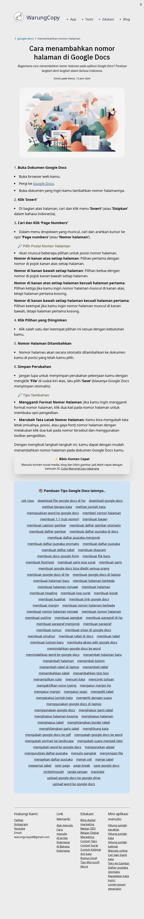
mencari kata (75, 679)
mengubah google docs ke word (98, 735)
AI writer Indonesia (63, 840)
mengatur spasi (75, 691)
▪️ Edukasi (106, 19)
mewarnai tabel (39, 765)
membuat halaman (96, 587)
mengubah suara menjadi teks (100, 741)
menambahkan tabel (54, 673)
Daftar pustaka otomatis (118, 870)
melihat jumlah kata (91, 507)
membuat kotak (106, 593)
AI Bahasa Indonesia (63, 849)
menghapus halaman (97, 716)
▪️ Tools (87, 19)
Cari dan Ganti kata (117, 857)
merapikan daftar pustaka (53, 759)
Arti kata (86, 854)
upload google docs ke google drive (73, 778)
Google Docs (43, 183)
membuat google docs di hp (48, 574)
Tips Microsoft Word (90, 864)
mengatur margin (47, 691)
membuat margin (46, 605)
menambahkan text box (91, 673)
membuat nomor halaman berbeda (88, 605)
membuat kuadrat (52, 599)
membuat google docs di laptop (97, 574)
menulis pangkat (83, 753)
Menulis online (117, 851)
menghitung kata (96, 728)
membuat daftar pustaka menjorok (74, 537)
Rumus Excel (88, 858)
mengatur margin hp (95, 685)
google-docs (25, 38)
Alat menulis (65, 825)
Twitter (19, 820)
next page (62, 765)
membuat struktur (41, 636)
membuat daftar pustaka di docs (94, 531)
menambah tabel (95, 667)
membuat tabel (108, 636)
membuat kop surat (75, 593)
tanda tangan (77, 772)
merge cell (84, 759)
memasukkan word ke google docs (53, 513)
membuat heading (43, 593)
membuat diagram (92, 550)
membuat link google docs (89, 599)
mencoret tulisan (101, 679)
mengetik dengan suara (94, 698)
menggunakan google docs (54, 710)
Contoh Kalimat (90, 850)
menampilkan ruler (48, 679)
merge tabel (104, 759)
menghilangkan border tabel (88, 722)
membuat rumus (48, 630)
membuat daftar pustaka (101, 544)
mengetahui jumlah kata (54, 698)
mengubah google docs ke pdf (48, 735)
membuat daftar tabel (58, 550)
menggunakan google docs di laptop (73, 704)
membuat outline (38, 618)
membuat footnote (40, 562)
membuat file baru (96, 556)
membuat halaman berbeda (93, 581)
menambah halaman (58, 661)
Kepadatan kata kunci (118, 878)
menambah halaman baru (102, 655)
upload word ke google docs (74, 784)
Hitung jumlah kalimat (117, 844)
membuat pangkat (68, 618)
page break (81, 765)
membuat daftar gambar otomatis (95, 525)
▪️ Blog (124, 19)
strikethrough (53, 772)
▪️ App (71, 19)
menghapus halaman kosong (56, 716)
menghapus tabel (51, 722)
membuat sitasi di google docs (88, 630)
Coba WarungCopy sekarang (80, 469)
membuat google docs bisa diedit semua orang (73, 568)
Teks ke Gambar (118, 863)
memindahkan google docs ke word (74, 648)
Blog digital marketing (87, 822)
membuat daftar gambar (47, 531)
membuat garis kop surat (77, 562)
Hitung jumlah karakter (117, 827)
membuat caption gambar (46, 525)
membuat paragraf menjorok (58, 624)
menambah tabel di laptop (59, 667)
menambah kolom (91, 661)
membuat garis (110, 562)
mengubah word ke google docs (57, 747)
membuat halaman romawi (58, 587)
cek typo (27, 500)
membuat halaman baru (51, 581)
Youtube (19, 828)
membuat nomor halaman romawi (52, 611)
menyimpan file (111, 753)
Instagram (21, 824)
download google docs (106, 500)
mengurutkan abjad (99, 747)
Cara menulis (62, 832)
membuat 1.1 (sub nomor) (59, 519)
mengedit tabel (102, 691)
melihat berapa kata (57, 507)
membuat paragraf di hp (104, 618)
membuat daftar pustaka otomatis (53, 544)
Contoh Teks (88, 841)
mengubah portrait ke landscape (49, 741)
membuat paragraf (97, 624)
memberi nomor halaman (102, 513)
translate (97, 772)
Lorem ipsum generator (117, 887)
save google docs (106, 765)
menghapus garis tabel (96, 710)
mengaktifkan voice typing (56, 685)
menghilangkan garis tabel (59, 728)
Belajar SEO (88, 828)
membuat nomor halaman (101, 611)
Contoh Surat (89, 845)
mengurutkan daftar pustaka (46, 753)
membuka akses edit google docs (92, 642)
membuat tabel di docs (76, 636)
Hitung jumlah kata (117, 836)
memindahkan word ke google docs (53, 655)
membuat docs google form (58, 556)
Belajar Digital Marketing (89, 835)
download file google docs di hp (61, 500)
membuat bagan (95, 519)
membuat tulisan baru (47, 642)
